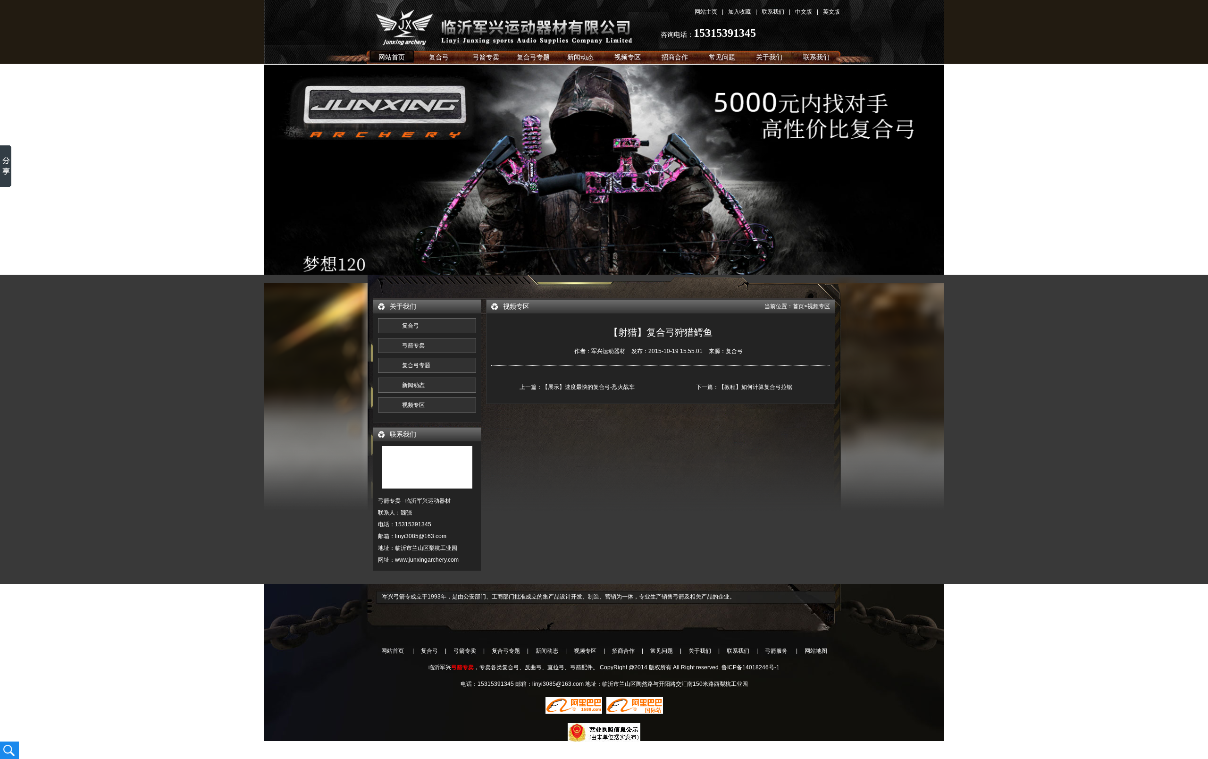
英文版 (831, 11)
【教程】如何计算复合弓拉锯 (755, 387)
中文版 (803, 11)
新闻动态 (580, 57)
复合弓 (514, 24)
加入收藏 (739, 11)
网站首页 (391, 57)
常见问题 (722, 57)
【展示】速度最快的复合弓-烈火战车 (588, 387)
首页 (798, 306)
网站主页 (706, 11)
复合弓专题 (533, 57)
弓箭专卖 (486, 57)
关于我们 (769, 57)
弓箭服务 (776, 651)
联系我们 (773, 11)
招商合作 (675, 57)
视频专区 (627, 57)
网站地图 (816, 651)
